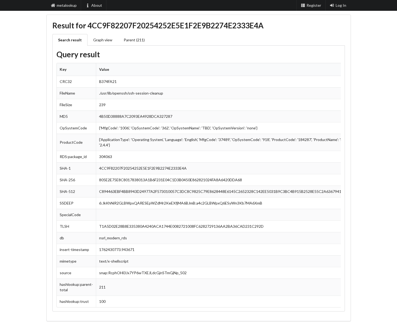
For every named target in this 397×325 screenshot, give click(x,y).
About (96, 5)
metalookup (67, 5)
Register (314, 5)
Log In (341, 5)
